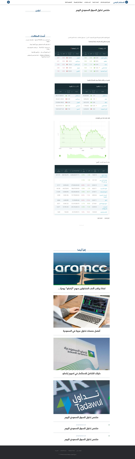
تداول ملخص (107, 218)
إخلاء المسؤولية (71, 450)
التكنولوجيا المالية (68, 2)
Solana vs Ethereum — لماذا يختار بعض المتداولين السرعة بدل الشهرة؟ (38, 56)
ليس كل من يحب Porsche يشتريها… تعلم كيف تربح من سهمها (38, 40)
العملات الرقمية (96, 2)
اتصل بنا (56, 450)
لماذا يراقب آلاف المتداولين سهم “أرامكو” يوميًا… (39, 44)
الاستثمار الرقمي (118, 2)
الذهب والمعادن (87, 2)
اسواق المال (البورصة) (78, 2)
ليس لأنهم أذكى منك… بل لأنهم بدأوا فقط (41, 52)
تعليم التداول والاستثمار (105, 2)
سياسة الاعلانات (63, 450)
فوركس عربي (78, 450)
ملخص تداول (100, 218)
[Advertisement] (81, 23)
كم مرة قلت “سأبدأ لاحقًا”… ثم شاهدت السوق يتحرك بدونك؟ (38, 48)
